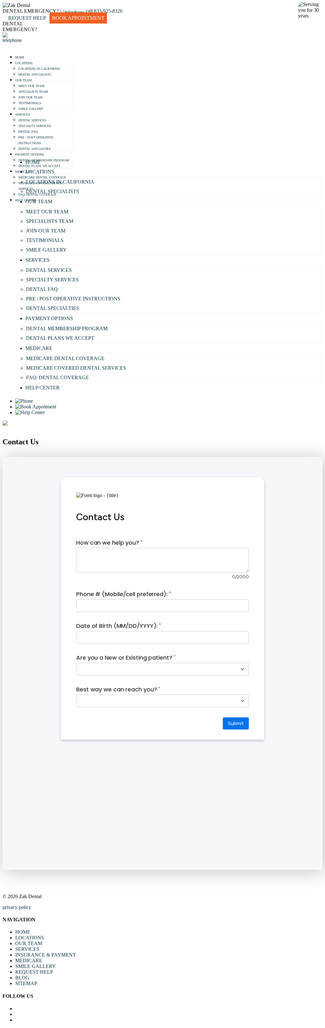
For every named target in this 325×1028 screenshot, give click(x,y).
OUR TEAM (23, 80)
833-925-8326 (108, 11)
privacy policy (17, 907)
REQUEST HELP (34, 972)
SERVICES (22, 114)
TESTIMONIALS (29, 103)
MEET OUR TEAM (31, 86)
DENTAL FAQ (27, 131)
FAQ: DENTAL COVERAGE (57, 377)
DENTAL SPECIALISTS (34, 74)
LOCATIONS (24, 63)
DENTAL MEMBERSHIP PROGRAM (43, 160)
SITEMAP (26, 983)
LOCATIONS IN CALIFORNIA (39, 69)
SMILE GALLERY (30, 109)
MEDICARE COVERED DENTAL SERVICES (76, 368)
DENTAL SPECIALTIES (34, 149)
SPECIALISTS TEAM (33, 91)
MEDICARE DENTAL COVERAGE (65, 358)
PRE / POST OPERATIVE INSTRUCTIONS (73, 298)
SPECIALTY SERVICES (34, 126)
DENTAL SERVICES (32, 120)
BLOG (22, 977)
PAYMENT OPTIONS (29, 154)
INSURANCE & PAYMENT (45, 954)
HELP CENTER (42, 387)
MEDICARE (23, 171)
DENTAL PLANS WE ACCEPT (60, 338)
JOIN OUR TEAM (30, 97)
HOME (19, 57)
